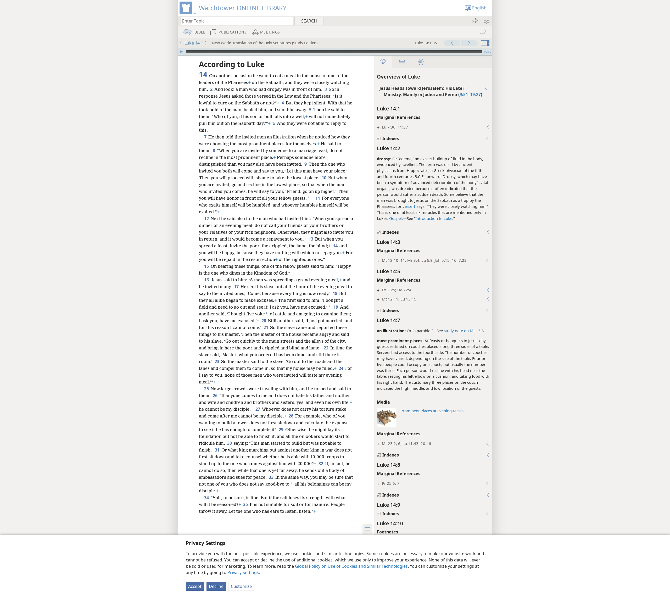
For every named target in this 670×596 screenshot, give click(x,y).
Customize (241, 586)
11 (318, 198)
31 (217, 450)
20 (264, 321)
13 (311, 239)
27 (258, 409)
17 (236, 286)
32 (321, 463)
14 (335, 246)
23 (217, 361)
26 (215, 395)
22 (326, 348)
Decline (216, 586)
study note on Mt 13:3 (464, 330)
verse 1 (409, 206)
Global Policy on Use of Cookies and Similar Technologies (351, 566)
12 (207, 218)
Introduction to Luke (433, 218)
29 (281, 429)
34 (207, 497)
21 (266, 327)
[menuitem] (486, 20)
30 (230, 443)
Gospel (395, 218)
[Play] (181, 51)
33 (271, 477)
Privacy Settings (243, 572)
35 (246, 504)
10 (324, 178)
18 (335, 293)
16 (207, 280)
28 (291, 416)
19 (336, 307)
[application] (335, 51)
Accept (195, 586)
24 (341, 368)
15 (207, 266)
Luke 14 (192, 43)
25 (207, 389)
